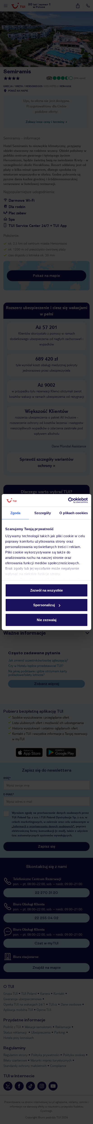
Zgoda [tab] (15, 513)
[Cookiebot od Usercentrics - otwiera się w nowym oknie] (68, 500)
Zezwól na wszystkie (46, 590)
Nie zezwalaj (46, 620)
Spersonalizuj (44, 605)
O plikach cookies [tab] (73, 513)
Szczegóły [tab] (42, 513)
